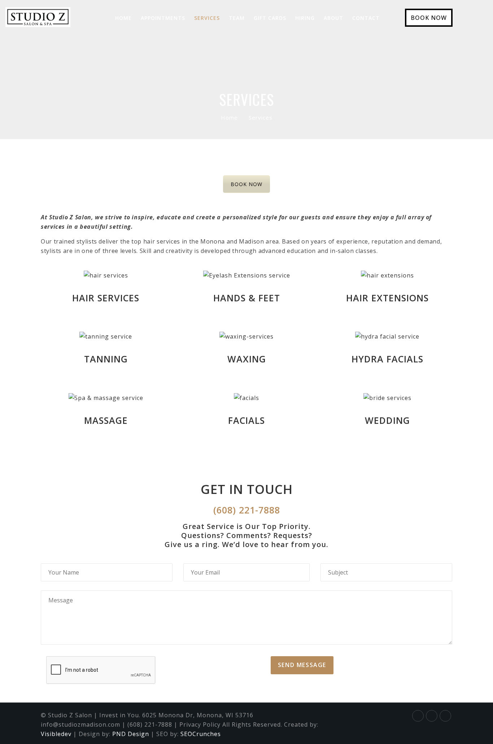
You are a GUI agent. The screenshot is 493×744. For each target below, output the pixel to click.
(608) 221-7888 (246, 510)
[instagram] (445, 715)
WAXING (246, 359)
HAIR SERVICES (105, 298)
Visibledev (56, 734)
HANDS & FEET (246, 298)
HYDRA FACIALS (387, 359)
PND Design (130, 734)
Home (229, 117)
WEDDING (387, 420)
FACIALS (246, 420)
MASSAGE (106, 420)
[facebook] (418, 715)
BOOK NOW (429, 18)
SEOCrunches (200, 734)
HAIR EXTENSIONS (387, 298)
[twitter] (431, 715)
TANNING (106, 359)
